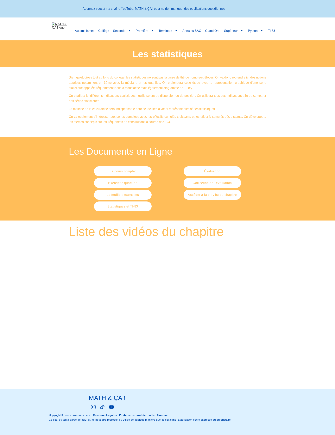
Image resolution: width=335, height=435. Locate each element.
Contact (162, 415)
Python (253, 30)
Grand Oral (212, 30)
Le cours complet (123, 171)
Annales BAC (191, 30)
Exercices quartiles (122, 183)
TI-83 (271, 30)
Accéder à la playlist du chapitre (212, 194)
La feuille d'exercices (123, 194)
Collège (103, 30)
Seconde (119, 30)
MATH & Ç (103, 397)
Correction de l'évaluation (212, 183)
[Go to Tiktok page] (102, 407)
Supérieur (231, 30)
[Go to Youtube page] (111, 407)
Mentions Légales (105, 415)
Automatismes (84, 30)
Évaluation (212, 171)
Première (142, 30)
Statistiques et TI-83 (122, 206)
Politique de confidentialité (137, 415)
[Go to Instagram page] (93, 407)
